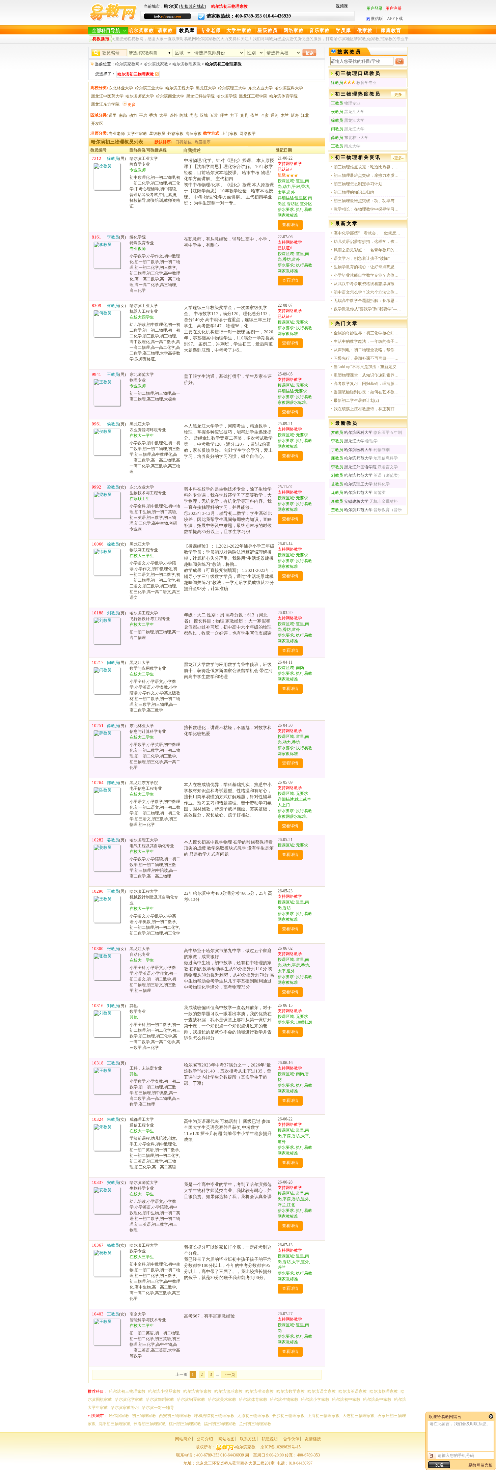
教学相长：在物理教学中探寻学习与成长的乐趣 (367, 209)
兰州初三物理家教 (255, 1423)
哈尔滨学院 (227, 96)
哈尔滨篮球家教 (228, 1391)
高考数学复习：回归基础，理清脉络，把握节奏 (367, 383)
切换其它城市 (193, 6)
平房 (143, 115)
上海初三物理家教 (323, 1415)
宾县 (244, 115)
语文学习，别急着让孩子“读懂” (362, 258)
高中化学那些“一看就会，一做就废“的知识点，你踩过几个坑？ (367, 233)
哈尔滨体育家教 (253, 1399)
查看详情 (290, 224)
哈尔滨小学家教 (315, 1399)
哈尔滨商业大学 (170, 96)
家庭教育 (391, 30)
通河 (275, 115)
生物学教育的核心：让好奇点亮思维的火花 (367, 267)
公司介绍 (205, 1439)
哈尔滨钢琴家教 (191, 1399)
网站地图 (226, 1439)
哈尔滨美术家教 (222, 1399)
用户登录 (374, 8)
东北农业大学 (260, 88)
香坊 (153, 115)
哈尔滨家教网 (127, 64)
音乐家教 (319, 30)
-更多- (398, 94)
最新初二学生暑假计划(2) (356, 400)
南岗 (123, 115)
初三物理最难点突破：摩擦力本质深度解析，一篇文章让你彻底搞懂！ (367, 175)
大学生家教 (239, 30)
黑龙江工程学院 (253, 96)
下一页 (229, 1374)
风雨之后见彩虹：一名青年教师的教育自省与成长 (367, 250)
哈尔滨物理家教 (186, 64)
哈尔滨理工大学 (232, 88)
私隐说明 (269, 1439)
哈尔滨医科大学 (289, 88)
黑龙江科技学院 (200, 96)
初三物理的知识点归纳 (354, 192)
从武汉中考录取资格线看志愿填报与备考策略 (367, 283)
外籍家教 (175, 133)
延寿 (295, 115)
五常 (214, 115)
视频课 (342, 6)
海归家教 (194, 133)
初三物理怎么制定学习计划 (358, 184)
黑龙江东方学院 (105, 104)
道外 (173, 115)
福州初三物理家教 (220, 1423)
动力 (133, 115)
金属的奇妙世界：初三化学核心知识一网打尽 (367, 333)
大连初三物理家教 (358, 1415)
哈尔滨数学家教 (290, 1391)
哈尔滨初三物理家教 (127, 1391)
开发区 (97, 123)
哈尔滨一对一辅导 (158, 1407)
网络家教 (293, 30)
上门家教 (229, 133)
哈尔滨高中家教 (377, 1399)
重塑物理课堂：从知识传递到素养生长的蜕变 (367, 375)
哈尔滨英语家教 (352, 1391)
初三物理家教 (144, 1415)
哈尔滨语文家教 (321, 1391)
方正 (234, 115)
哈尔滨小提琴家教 (164, 1391)
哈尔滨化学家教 (129, 1399)
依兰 (254, 115)
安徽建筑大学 (349, 501)
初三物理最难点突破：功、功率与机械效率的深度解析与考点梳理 (367, 200)
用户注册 (393, 8)
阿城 (184, 115)
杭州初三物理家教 (185, 1423)
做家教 (365, 30)
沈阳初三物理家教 (115, 1423)
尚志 (194, 115)
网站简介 (183, 1439)
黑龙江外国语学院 (354, 467)
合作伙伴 (291, 1439)
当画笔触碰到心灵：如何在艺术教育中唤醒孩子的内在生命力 (367, 392)
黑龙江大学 (206, 88)
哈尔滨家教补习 (125, 1407)
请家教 (165, 30)
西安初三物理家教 (175, 1415)
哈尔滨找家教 (156, 64)
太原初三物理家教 (253, 1415)
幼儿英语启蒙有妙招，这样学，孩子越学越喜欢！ (367, 241)
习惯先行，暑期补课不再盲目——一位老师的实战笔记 (367, 358)
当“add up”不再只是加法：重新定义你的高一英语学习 (367, 366)
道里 (113, 115)
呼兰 (224, 115)
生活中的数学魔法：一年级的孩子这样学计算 (367, 341)
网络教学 (248, 133)
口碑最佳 (183, 142)
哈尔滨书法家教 (259, 1391)
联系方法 (248, 1439)
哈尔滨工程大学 (179, 88)
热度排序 (202, 142)
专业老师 (210, 30)
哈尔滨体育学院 (283, 96)
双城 (204, 115)
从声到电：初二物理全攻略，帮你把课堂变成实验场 (367, 350)
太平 (163, 115)
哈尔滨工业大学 (149, 88)
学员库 (343, 30)
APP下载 (395, 18)
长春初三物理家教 (150, 1423)
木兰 (285, 115)
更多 (132, 104)
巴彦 (264, 115)
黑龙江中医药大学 (107, 96)
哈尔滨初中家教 (346, 1399)
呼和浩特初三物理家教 (214, 1415)
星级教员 (267, 30)
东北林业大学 (121, 88)
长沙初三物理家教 (288, 1415)
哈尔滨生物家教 (284, 1399)
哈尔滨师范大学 (140, 96)
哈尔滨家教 (141, 30)
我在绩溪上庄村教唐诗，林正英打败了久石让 (367, 409)
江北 (305, 115)
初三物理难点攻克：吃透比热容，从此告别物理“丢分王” (367, 167)
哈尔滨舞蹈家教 (160, 1399)
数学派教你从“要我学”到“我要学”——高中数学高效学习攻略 (367, 309)
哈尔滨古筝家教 (197, 1391)
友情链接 (313, 1439)
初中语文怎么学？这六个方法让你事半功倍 (367, 292)
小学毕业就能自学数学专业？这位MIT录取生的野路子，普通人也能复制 (367, 275)
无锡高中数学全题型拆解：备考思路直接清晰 (367, 300)
